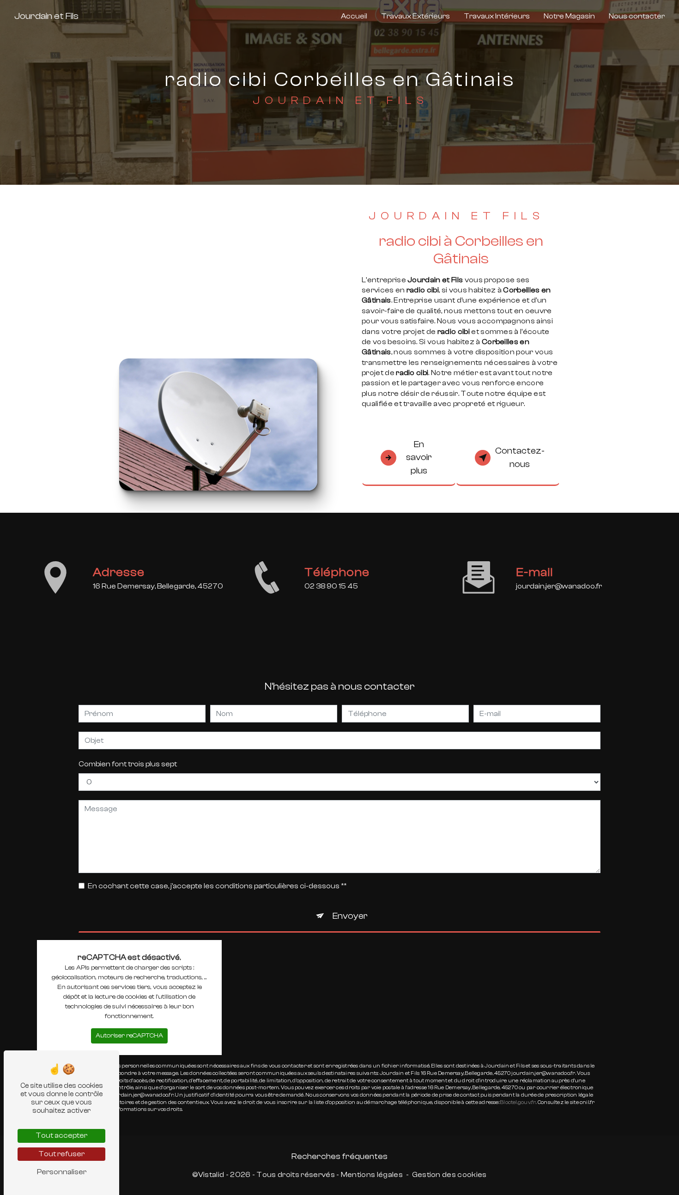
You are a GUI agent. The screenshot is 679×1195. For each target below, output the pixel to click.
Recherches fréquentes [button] (339, 1156)
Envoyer (350, 916)
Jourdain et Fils (46, 16)
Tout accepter (61, 1135)
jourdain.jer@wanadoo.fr (559, 586)
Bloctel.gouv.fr (518, 1102)
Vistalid (211, 1175)
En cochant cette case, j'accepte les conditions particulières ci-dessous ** (217, 886)
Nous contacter (637, 16)
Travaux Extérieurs (415, 16)
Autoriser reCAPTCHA (129, 1035)
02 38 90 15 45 (331, 586)
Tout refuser (61, 1154)
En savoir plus (419, 457)
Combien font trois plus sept (128, 764)
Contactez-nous (520, 457)
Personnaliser (61, 1172)
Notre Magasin (569, 16)
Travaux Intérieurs (497, 16)
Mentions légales (372, 1175)
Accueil (354, 16)
